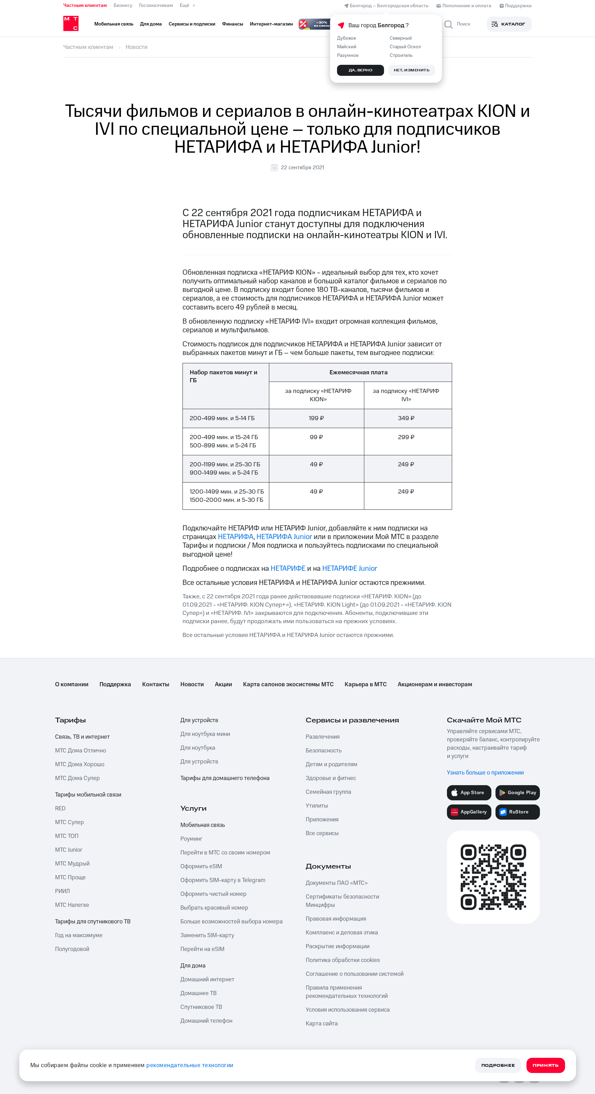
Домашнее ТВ (198, 993)
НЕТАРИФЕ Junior (349, 569)
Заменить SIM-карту (207, 935)
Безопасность (324, 751)
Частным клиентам (85, 5)
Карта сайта (322, 1024)
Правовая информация (336, 919)
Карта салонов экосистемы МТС (288, 684)
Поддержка (115, 684)
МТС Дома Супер (77, 778)
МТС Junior (68, 850)
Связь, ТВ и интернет (82, 737)
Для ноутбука (197, 748)
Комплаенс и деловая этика (342, 933)
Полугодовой (72, 949)
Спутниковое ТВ (201, 1007)
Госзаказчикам (156, 5)
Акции (223, 684)
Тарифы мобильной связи (88, 795)
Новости (192, 684)
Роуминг (191, 839)
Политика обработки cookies (343, 960)
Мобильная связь (202, 825)
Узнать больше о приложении (485, 773)
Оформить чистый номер (213, 894)
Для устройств (199, 720)
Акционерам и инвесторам (435, 684)
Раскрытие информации (337, 946)
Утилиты (317, 806)
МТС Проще (70, 877)
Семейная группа (328, 792)
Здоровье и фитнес (331, 778)
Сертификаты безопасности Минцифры (342, 901)
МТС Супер (69, 822)
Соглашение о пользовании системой (355, 974)
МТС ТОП (67, 836)
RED (60, 808)
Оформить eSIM (201, 866)
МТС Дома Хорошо (79, 764)
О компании (71, 684)
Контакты (155, 684)
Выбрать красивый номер (214, 908)
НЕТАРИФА (235, 537)
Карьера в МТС (366, 684)
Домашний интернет (207, 979)
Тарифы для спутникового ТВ (93, 922)
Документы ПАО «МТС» (337, 883)
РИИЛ (62, 891)
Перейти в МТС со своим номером (225, 853)
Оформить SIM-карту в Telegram (222, 880)
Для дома (193, 966)
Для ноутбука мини (205, 734)
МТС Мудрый (72, 864)
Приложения (322, 820)
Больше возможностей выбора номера (231, 922)
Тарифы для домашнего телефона (225, 778)
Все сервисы (322, 833)
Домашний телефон (206, 1021)
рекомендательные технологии (189, 1065)
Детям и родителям (331, 764)
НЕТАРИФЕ (288, 569)
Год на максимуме (79, 935)
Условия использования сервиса (348, 1010)
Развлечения (323, 737)
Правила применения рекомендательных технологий (347, 992)
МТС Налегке (72, 905)
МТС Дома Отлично (80, 751)
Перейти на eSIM (202, 949)
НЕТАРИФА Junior (285, 537)
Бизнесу (123, 5)
